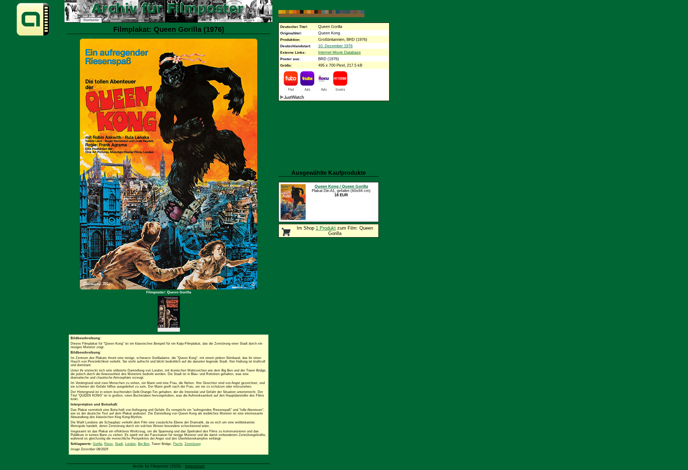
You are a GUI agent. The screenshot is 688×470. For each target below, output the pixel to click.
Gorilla (97, 444)
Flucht (177, 444)
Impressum (195, 466)
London (130, 444)
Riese (108, 444)
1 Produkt (326, 228)
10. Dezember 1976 (335, 46)
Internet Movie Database (339, 52)
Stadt (119, 444)
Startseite (91, 20)
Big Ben (143, 444)
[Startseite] (33, 35)
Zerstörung (193, 444)
